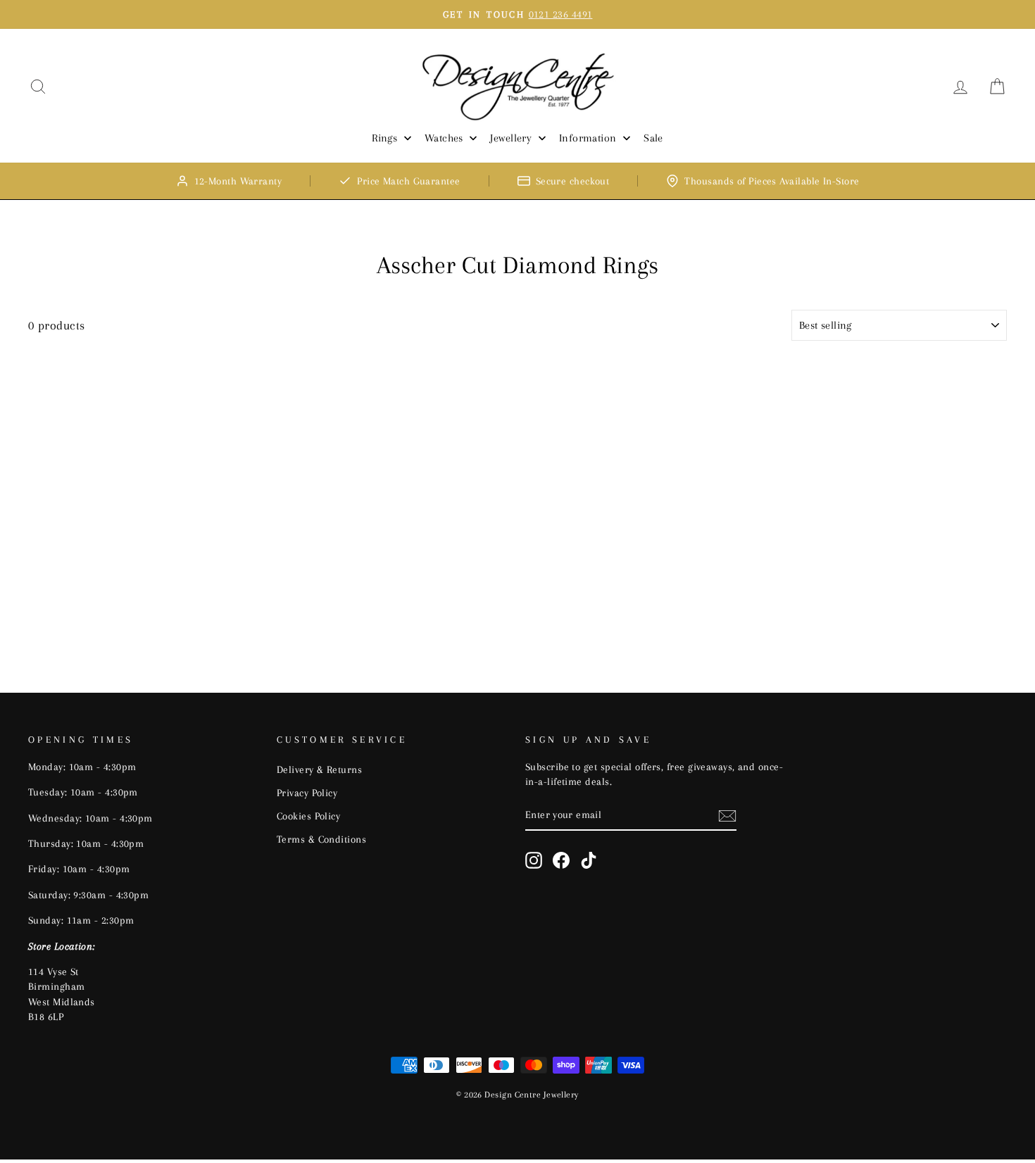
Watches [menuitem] (444, 138)
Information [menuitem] (588, 138)
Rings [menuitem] (384, 138)
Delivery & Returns (319, 769)
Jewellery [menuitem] (511, 138)
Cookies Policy (308, 816)
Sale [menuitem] (653, 138)
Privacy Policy (307, 792)
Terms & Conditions (321, 839)
